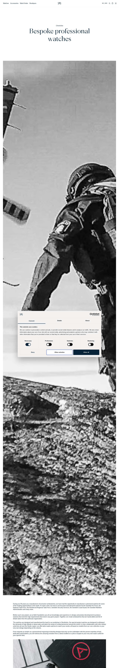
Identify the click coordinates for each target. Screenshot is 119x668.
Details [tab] (59, 320)
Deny (32, 352)
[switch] (49, 344)
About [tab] (87, 320)
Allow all (86, 352)
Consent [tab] (31, 321)
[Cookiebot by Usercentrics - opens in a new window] (91, 314)
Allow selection (59, 352)
